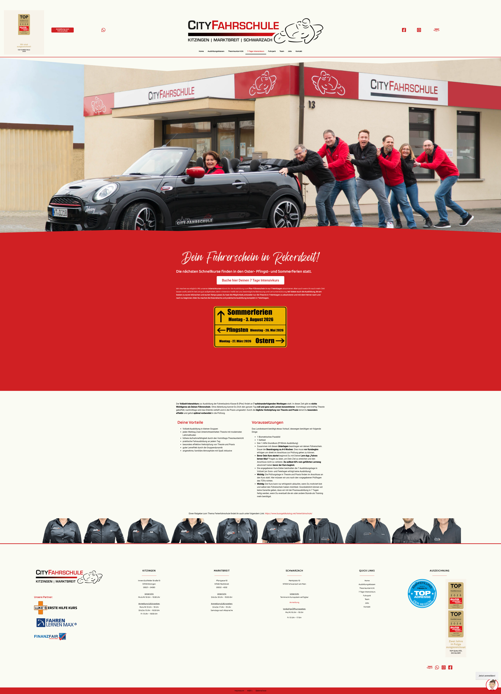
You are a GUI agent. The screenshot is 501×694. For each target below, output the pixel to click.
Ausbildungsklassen (216, 51)
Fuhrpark (272, 51)
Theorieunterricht (235, 51)
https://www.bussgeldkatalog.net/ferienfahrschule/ (288, 513)
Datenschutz (261, 690)
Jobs (290, 51)
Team (282, 51)
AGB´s (249, 690)
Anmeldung (294, 602)
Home (201, 51)
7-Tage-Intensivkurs (255, 51)
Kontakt (299, 51)
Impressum (239, 690)
